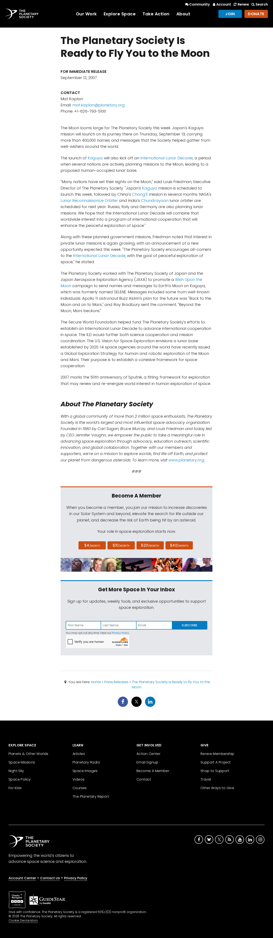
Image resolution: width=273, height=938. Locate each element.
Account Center (22, 878)
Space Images (85, 770)
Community (199, 4)
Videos (78, 779)
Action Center (148, 753)
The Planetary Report (91, 796)
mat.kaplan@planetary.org (98, 105)
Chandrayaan (154, 200)
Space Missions (22, 762)
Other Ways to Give (217, 787)
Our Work (86, 14)
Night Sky (16, 770)
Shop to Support (214, 770)
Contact (143, 779)
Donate (256, 13)
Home (96, 682)
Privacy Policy (120, 633)
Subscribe (189, 625)
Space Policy (20, 779)
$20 (150, 545)
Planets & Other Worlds (28, 753)
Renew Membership (217, 753)
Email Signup (147, 762)
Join (230, 13)
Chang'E (140, 194)
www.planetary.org (186, 460)
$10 (121, 545)
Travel (205, 779)
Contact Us (50, 878)
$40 (179, 545)
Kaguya (95, 158)
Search (262, 4)
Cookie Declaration (23, 920)
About (183, 14)
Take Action (156, 14)
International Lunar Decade (166, 158)
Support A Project (215, 762)
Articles (79, 753)
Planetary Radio (86, 762)
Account (223, 4)
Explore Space (120, 14)
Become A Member (152, 770)
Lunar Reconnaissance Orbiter (89, 200)
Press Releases (116, 682)
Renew (243, 4)
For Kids (15, 787)
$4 (92, 545)
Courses (80, 787)
